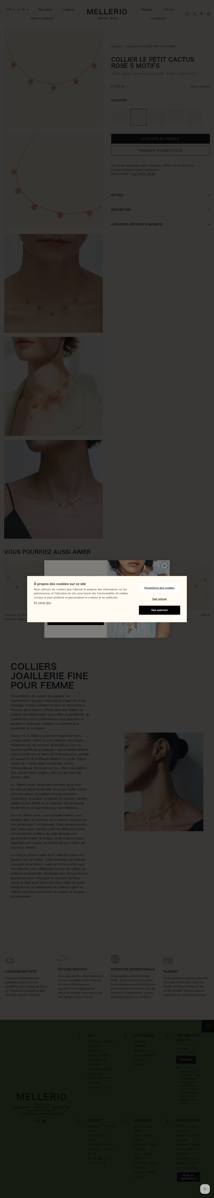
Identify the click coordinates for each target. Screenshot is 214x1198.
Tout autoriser (159, 610)
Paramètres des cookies (159, 588)
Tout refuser (159, 599)
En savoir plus (42, 602)
